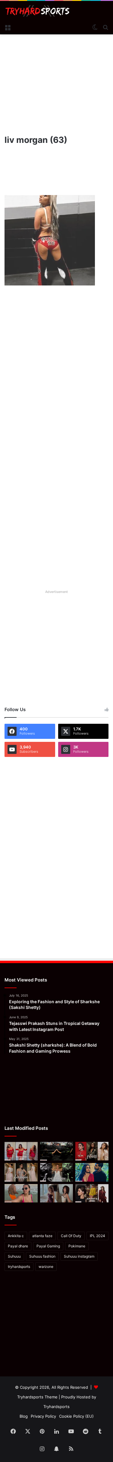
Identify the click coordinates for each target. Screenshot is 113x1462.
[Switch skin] (95, 26)
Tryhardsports (56, 1406)
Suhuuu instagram (79, 1256)
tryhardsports (19, 1266)
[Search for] (105, 26)
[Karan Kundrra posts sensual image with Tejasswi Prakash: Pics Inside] (91, 1172)
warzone (46, 1266)
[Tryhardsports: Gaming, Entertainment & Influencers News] (38, 11)
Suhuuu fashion (42, 1256)
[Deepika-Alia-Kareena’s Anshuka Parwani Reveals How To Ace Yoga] (91, 1151)
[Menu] (8, 26)
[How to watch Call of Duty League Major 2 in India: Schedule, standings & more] (56, 1151)
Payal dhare (18, 1246)
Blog (24, 1416)
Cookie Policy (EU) (76, 1416)
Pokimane (76, 1246)
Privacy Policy (43, 1416)
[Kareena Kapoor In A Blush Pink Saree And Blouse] (21, 1172)
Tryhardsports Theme (37, 1396)
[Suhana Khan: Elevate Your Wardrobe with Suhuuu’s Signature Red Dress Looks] (21, 1151)
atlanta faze (42, 1236)
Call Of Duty (71, 1236)
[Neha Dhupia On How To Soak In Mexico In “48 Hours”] (21, 1193)
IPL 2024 (97, 1236)
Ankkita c (16, 1236)
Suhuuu (14, 1256)
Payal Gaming (48, 1246)
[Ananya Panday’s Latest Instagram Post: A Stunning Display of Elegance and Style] (91, 1193)
